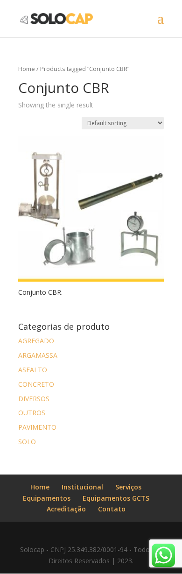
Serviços (128, 486)
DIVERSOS (33, 398)
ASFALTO (32, 369)
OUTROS (31, 412)
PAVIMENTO (37, 427)
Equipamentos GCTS (116, 498)
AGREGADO (36, 340)
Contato (112, 508)
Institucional (82, 486)
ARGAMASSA (37, 355)
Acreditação (66, 508)
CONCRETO (36, 384)
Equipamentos (46, 498)
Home (26, 68)
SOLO (27, 441)
